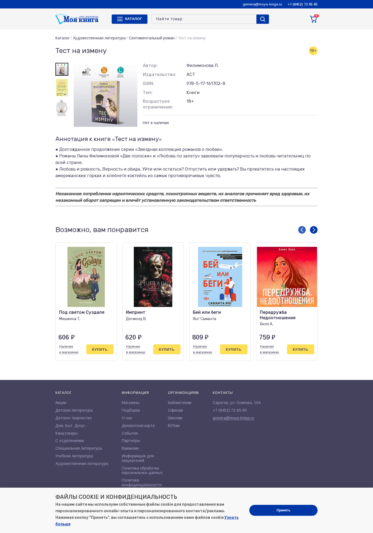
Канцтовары (66, 433)
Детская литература (74, 410)
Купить (100, 349)
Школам (175, 418)
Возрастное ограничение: (158, 104)
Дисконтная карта (138, 425)
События (130, 433)
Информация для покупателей (138, 458)
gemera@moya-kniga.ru (262, 4)
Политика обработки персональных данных (142, 470)
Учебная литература (74, 456)
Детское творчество (73, 418)
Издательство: (159, 74)
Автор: (150, 65)
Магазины (131, 402)
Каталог (62, 38)
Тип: (147, 92)
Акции (60, 402)
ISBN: (148, 83)
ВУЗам (174, 425)
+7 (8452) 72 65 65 (303, 4)
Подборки (131, 410)
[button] (302, 230)
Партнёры (131, 440)
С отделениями (69, 440)
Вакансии (130, 448)
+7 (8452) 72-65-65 (230, 410)
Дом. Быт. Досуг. (70, 425)
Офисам (175, 410)
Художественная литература (99, 38)
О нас (127, 418)
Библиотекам (179, 402)
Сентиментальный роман (151, 38)
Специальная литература (78, 448)
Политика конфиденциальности (142, 482)
